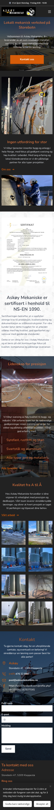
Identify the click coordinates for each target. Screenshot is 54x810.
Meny (49, 11)
